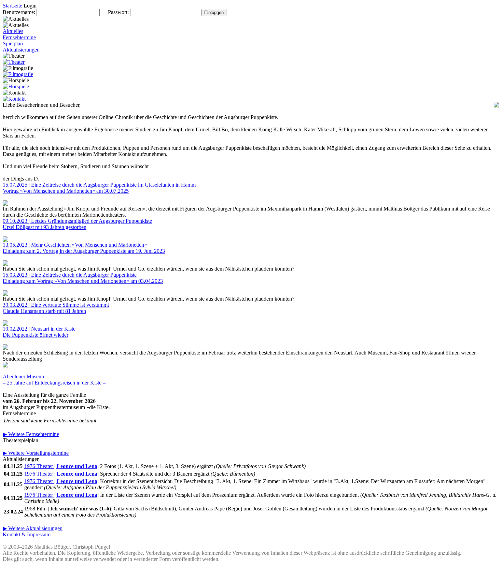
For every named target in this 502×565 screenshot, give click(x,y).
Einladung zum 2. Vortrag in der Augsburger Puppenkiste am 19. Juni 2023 (84, 251)
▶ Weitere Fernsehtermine (31, 434)
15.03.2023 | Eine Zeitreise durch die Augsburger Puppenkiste (70, 275)
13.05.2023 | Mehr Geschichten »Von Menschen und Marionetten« (75, 245)
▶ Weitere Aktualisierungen (32, 528)
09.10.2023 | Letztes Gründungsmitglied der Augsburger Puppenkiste (77, 221)
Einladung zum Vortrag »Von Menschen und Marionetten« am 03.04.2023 (83, 281)
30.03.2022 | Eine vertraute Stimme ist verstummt (56, 305)
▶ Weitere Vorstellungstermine (36, 453)
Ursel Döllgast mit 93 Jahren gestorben (44, 227)
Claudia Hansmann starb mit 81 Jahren (44, 311)
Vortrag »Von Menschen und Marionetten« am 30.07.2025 (66, 191)
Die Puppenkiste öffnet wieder (35, 335)
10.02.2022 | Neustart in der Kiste (39, 329)
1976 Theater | (60, 466)
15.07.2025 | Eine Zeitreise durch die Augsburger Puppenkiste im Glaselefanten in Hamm (99, 185)
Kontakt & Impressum (27, 534)
